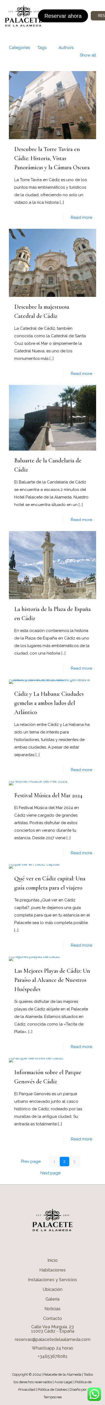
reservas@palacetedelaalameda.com (52, 1339)
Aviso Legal (63, 1382)
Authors (66, 47)
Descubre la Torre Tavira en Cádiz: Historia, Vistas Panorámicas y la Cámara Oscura (52, 158)
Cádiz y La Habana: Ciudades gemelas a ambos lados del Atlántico (49, 703)
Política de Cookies (52, 1390)
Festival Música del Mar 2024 (48, 795)
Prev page (31, 1161)
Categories (19, 47)
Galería (53, 1299)
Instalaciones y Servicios (52, 1279)
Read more (81, 217)
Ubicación (52, 1289)
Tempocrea (53, 1397)
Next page (50, 1173)
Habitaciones (52, 1270)
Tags (41, 47)
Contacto (52, 1318)
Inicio (52, 1260)
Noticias (52, 1308)
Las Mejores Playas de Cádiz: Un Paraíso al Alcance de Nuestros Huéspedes (52, 980)
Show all (88, 55)
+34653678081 (53, 1356)
